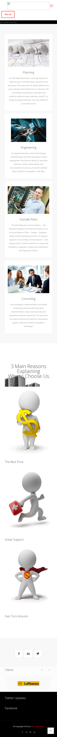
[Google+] (26, 732)
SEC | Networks (37, 726)
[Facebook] (22, 732)
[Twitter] (30, 732)
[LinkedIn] (34, 732)
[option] (28, 683)
